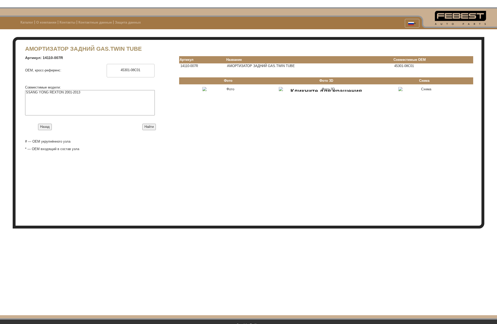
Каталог (26, 22)
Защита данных (128, 22)
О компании (46, 22)
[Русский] (412, 23)
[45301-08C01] (130, 70)
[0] (130, 66)
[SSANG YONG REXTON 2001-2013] (90, 92)
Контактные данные (95, 22)
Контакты (67, 22)
